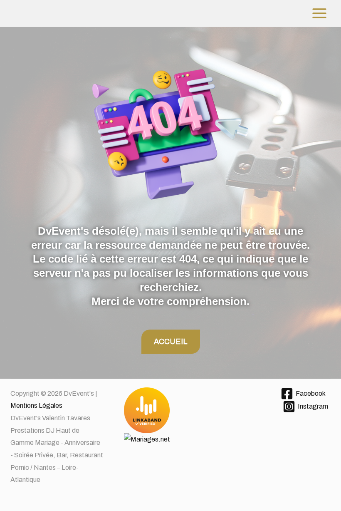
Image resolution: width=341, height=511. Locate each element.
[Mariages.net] (170, 426)
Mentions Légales (36, 405)
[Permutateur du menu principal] (319, 13)
